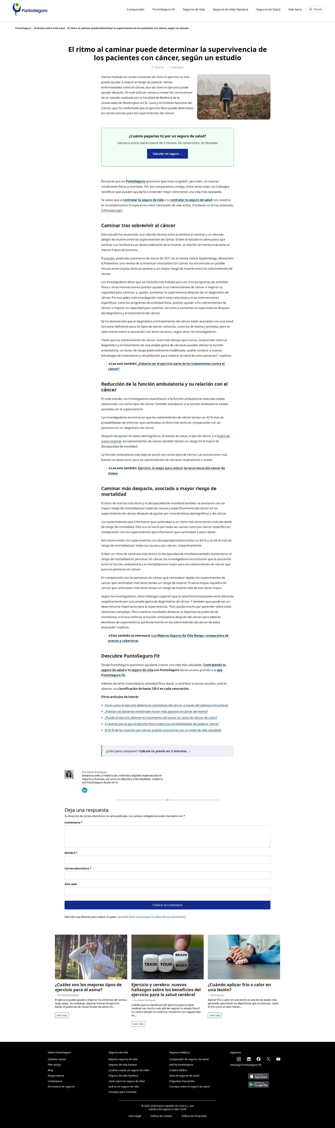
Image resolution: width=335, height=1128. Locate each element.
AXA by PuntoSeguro (181, 1064)
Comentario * (73, 822)
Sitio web (71, 884)
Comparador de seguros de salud (189, 1059)
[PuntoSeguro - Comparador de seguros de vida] (30, 9)
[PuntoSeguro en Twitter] (268, 1059)
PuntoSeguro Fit (163, 9)
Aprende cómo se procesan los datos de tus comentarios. (151, 916)
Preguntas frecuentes (182, 1081)
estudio (109, 258)
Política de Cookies (161, 1116)
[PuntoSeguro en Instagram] (239, 1059)
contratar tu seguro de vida (143, 200)
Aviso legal (135, 1116)
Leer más (62, 1015)
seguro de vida (142, 670)
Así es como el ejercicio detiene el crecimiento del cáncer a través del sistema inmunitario (166, 705)
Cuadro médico (178, 1070)
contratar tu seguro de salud (191, 200)
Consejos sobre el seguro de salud (189, 1086)
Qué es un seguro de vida (124, 1086)
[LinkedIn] (84, 790)
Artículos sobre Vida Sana (49, 28)
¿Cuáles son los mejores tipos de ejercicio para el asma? (88, 987)
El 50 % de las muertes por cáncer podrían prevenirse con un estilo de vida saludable (163, 730)
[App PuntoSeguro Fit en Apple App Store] (258, 1075)
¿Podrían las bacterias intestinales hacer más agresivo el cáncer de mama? (156, 711)
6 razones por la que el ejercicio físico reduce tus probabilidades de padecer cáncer (162, 724)
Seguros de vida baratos (123, 1064)
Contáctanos (55, 1081)
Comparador (135, 9)
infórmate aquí (111, 210)
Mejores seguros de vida (123, 1059)
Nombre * (71, 852)
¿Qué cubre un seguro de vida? (127, 1081)
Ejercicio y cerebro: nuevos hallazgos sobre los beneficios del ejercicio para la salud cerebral (166, 989)
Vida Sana (295, 9)
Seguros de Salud (268, 9)
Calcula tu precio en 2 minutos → (165, 751)
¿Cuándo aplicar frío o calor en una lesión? (239, 987)
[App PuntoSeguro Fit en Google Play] (258, 1083)
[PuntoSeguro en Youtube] (278, 1059)
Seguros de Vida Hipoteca (230, 9)
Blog (50, 1070)
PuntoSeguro (23, 28)
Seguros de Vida (194, 9)
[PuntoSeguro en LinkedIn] (249, 1059)
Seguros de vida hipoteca (123, 1075)
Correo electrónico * (78, 868)
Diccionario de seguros (61, 1086)
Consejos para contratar (123, 1092)
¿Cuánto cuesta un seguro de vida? (129, 1070)
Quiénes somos (57, 1059)
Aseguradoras (56, 1075)
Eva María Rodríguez (94, 772)
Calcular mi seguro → (167, 154)
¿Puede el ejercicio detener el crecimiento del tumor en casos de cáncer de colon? (161, 718)
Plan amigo (54, 1064)
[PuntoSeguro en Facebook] (258, 1059)
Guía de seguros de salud (184, 1075)
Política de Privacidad (194, 1116)
